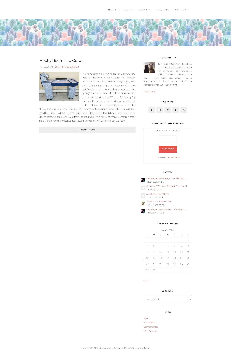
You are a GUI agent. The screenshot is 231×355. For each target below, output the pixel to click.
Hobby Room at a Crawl (61, 60)
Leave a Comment (70, 66)
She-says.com (106, 348)
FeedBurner (173, 157)
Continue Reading (87, 130)
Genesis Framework (133, 348)
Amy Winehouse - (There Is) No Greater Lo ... (166, 209)
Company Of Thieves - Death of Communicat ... (167, 186)
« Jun (146, 280)
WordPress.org (150, 331)
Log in (146, 318)
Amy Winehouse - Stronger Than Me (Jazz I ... (166, 178)
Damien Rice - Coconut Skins (159, 201)
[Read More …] (150, 91)
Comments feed (151, 326)
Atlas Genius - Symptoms (157, 193)
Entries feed (149, 322)
